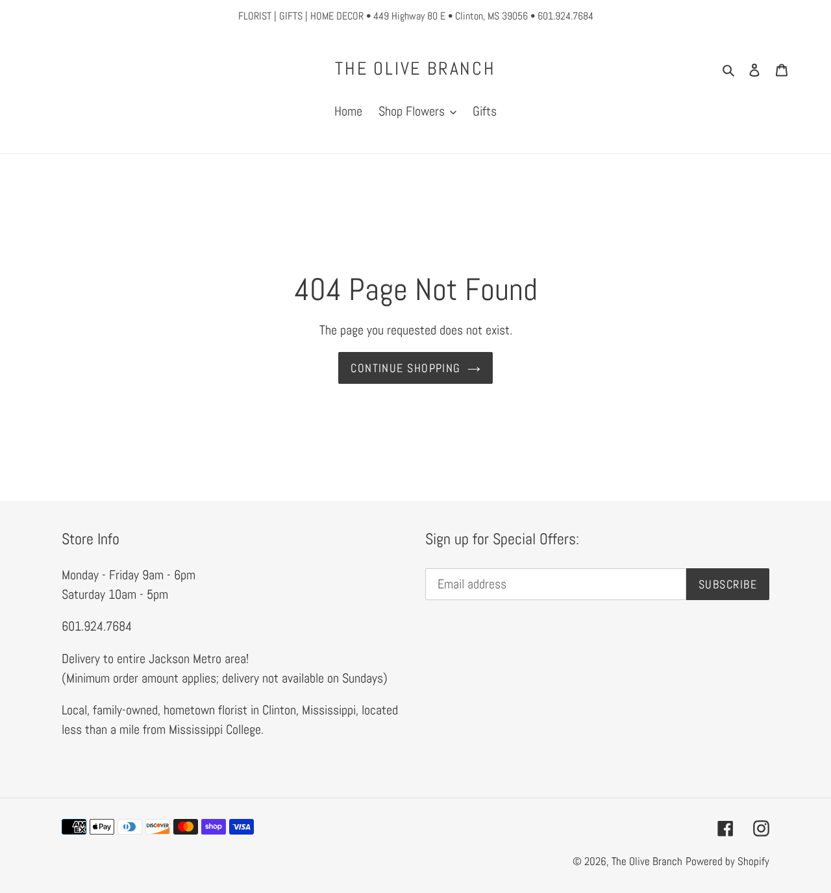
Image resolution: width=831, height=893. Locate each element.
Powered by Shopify (727, 861)
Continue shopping (405, 367)
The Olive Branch (415, 69)
